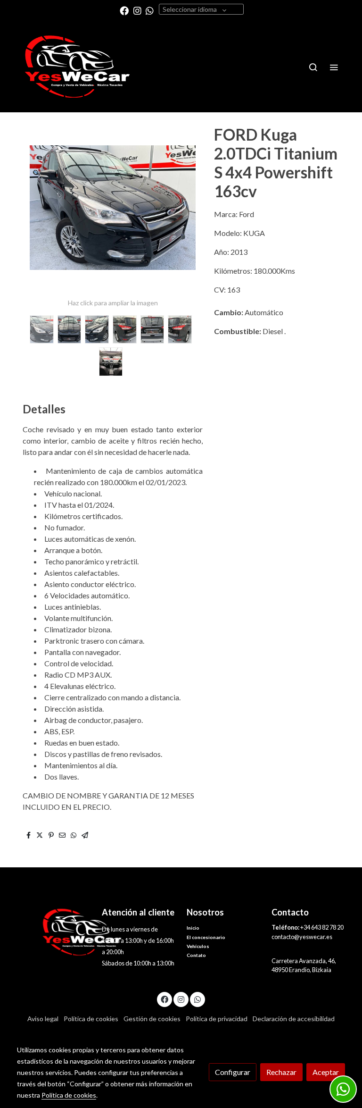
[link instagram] (137, 10)
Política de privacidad (216, 1019)
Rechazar (281, 1071)
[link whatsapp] (150, 10)
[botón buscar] (313, 67)
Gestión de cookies (152, 1019)
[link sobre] (53, 932)
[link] (77, 67)
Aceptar (326, 1071)
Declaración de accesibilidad (294, 1019)
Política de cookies (91, 1019)
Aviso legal (42, 1019)
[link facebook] (124, 10)
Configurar (232, 1071)
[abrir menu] (333, 67)
